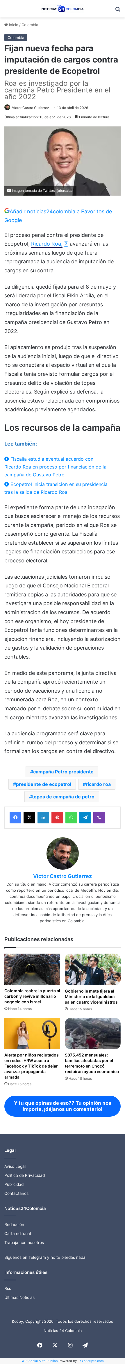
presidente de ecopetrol (43, 784)
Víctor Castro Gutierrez (30, 108)
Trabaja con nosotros (24, 1242)
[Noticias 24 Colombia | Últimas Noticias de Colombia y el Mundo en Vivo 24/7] (62, 8)
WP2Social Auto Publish (40, 1361)
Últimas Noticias (19, 1297)
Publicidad (14, 1184)
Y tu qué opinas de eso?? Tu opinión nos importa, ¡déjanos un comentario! (62, 1106)
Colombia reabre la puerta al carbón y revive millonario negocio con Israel (32, 996)
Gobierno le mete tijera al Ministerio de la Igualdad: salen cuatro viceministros (91, 996)
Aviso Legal (15, 1166)
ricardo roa (98, 784)
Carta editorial (17, 1233)
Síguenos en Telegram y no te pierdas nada (44, 1257)
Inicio (13, 24)
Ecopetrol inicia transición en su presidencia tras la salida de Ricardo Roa (56, 488)
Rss (7, 1288)
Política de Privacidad (24, 1175)
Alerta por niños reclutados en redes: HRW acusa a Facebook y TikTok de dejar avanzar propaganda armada (31, 1065)
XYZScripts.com (91, 1361)
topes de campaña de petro (63, 797)
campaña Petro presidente (63, 772)
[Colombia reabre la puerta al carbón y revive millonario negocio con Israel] (32, 969)
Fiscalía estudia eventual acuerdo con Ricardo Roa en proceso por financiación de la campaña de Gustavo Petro (55, 467)
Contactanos (16, 1193)
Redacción (14, 1224)
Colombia (30, 24)
